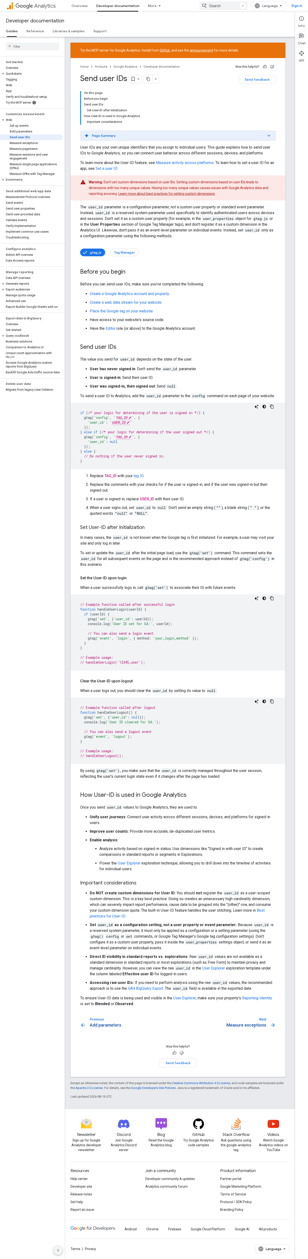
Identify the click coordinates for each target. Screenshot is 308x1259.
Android (131, 1229)
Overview (79, 6)
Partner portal (230, 1179)
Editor (111, 328)
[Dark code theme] (264, 406)
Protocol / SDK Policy (236, 1202)
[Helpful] (265, 66)
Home (84, 66)
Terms (75, 1249)
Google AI (242, 1229)
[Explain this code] (256, 406)
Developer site (81, 1186)
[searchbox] (32, 46)
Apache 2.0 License (89, 1088)
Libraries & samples (69, 31)
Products (101, 66)
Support (100, 31)
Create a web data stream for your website (125, 302)
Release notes (81, 1194)
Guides (12, 31)
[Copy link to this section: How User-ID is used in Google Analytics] (191, 795)
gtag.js (95, 252)
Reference (35, 31)
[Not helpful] (272, 66)
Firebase (174, 1229)
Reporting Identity (257, 998)
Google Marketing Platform (240, 1186)
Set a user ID (106, 168)
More (152, 6)
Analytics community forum (166, 1186)
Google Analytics (125, 66)
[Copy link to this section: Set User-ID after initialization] (149, 528)
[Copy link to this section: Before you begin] (130, 272)
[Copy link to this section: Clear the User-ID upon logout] (137, 681)
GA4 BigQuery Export (145, 988)
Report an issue (82, 1210)
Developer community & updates (170, 1179)
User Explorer (129, 863)
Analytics (45, 6)
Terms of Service (233, 1194)
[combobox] (223, 5)
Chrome (152, 1229)
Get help (77, 1202)
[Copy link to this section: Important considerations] (141, 883)
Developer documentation (117, 6)
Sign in (296, 6)
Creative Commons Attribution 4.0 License (201, 1083)
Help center (79, 1179)
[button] (31, 74)
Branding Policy (232, 1210)
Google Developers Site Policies (153, 1088)
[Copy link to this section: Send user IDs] (121, 347)
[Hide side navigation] (58, 1250)
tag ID (138, 476)
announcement (201, 50)
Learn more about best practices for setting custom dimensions (166, 194)
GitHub (165, 50)
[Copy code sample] (272, 406)
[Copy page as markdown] (148, 79)
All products (268, 1229)
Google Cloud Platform (208, 1229)
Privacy (90, 1249)
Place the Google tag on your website (121, 311)
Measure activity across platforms (185, 162)
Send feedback (257, 79)
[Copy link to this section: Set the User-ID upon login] (131, 578)
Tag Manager (124, 252)
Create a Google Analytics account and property (129, 293)
